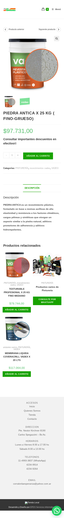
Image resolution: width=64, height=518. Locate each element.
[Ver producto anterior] (5, 29)
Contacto (32, 419)
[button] (56, 38)
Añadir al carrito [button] (16, 310)
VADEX (55, 168)
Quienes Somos (32, 410)
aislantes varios (10, 347)
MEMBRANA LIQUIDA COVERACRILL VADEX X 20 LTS (16, 356)
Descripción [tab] (32, 188)
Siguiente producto (47, 29)
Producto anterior (16, 29)
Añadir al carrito (38, 156)
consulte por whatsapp (47, 300)
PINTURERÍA (21, 168)
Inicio (32, 406)
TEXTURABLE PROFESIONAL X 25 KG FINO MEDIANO (17, 292)
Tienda (32, 414)
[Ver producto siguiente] (58, 29)
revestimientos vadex (40, 168)
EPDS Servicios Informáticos (43, 507)
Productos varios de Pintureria (47, 289)
